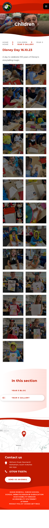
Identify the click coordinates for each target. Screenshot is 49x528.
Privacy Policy (16, 504)
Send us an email (17, 479)
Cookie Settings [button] (32, 504)
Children (22, 42)
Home (5, 42)
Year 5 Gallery (25, 44)
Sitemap (24, 501)
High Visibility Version (24, 497)
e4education (37, 494)
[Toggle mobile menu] (46, 6)
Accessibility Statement (24, 499)
